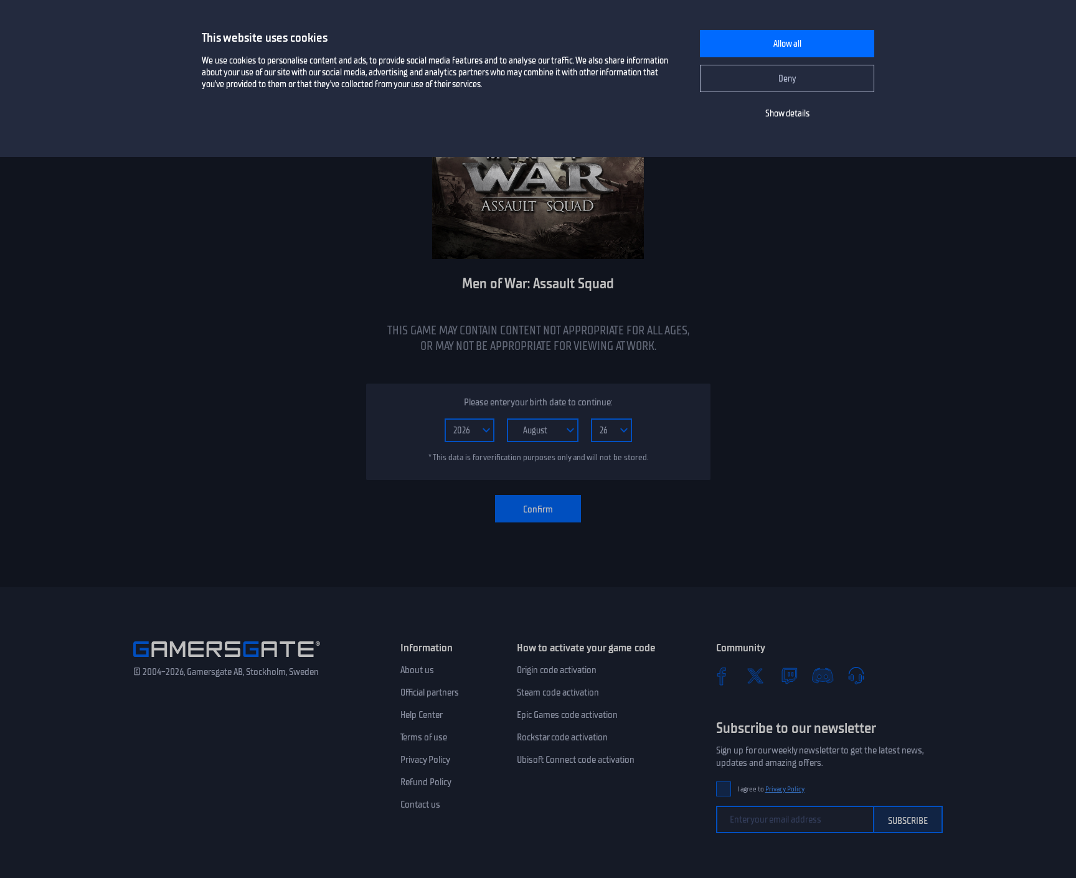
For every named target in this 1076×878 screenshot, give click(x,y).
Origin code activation (557, 670)
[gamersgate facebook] (722, 675)
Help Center (421, 715)
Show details (787, 114)
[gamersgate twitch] (789, 675)
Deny (787, 79)
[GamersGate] (226, 659)
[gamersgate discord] (822, 675)
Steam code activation (558, 692)
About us (417, 670)
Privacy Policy (425, 759)
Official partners (429, 692)
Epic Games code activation (567, 715)
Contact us (420, 804)
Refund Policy (425, 782)
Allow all (787, 44)
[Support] (856, 675)
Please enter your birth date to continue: (538, 402)
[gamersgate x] (755, 675)
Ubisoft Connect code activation (576, 759)
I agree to (771, 789)
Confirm (538, 509)
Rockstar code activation (562, 737)
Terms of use (423, 737)
